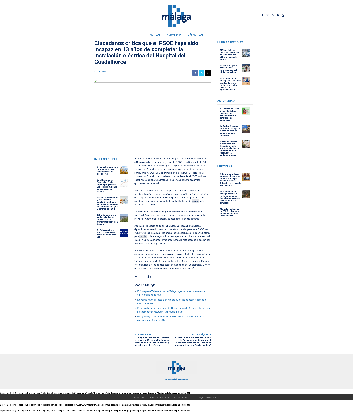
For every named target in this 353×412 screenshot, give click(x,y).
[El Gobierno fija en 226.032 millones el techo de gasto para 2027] (124, 233)
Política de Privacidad (159, 397)
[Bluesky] (278, 15)
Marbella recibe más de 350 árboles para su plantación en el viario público (229, 212)
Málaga (195, 201)
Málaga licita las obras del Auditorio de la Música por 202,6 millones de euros (229, 55)
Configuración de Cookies (208, 397)
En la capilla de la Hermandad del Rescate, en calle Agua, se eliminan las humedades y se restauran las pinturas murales (230, 148)
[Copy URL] (208, 73)
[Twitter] (273, 15)
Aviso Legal (139, 397)
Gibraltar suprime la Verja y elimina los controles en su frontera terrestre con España (107, 219)
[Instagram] (267, 15)
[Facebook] (262, 15)
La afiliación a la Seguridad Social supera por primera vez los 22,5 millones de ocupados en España (107, 185)
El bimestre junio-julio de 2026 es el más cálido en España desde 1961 (107, 170)
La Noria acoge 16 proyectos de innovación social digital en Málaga (228, 69)
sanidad (143, 236)
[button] (283, 15)
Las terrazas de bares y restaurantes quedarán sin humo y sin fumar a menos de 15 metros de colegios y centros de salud (107, 203)
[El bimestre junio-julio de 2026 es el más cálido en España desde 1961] (124, 170)
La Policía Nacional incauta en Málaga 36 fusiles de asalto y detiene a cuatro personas (230, 131)
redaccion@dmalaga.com (176, 379)
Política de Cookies (182, 397)
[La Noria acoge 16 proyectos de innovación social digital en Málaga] (246, 68)
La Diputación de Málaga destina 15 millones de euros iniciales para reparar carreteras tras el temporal (230, 197)
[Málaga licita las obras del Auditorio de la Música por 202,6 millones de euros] (246, 53)
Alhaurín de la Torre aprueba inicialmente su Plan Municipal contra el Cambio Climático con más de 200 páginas (230, 179)
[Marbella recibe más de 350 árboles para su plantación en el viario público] (246, 212)
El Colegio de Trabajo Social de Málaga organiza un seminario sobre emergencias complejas (230, 114)
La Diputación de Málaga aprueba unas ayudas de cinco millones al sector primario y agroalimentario (230, 84)
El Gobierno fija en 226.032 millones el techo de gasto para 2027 (106, 234)
